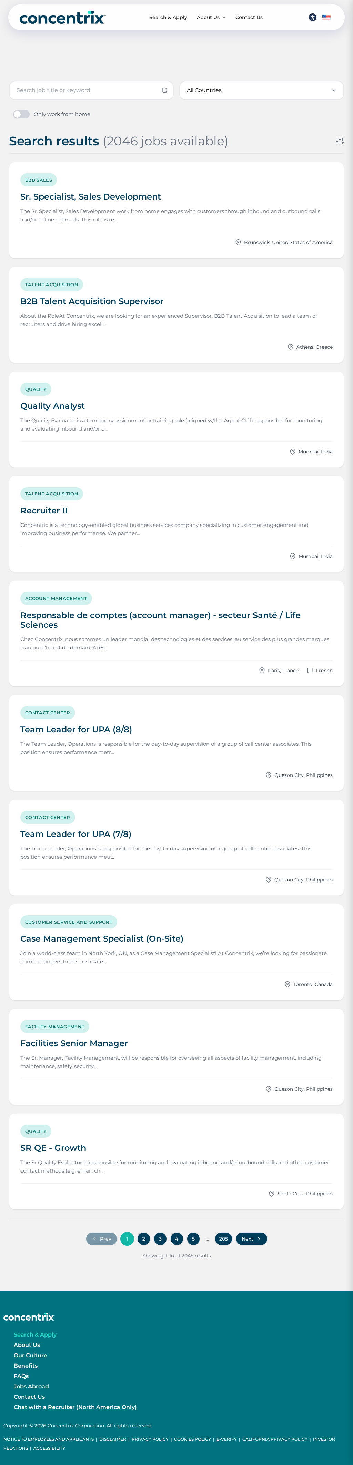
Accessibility (49, 1448)
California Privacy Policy (274, 1439)
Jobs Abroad (31, 1386)
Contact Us (249, 17)
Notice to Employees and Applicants (48, 1439)
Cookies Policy (192, 1439)
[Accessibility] (313, 17)
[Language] (326, 17)
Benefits (26, 1365)
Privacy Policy (150, 1439)
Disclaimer (112, 1439)
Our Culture (30, 1355)
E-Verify (226, 1439)
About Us (208, 17)
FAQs (21, 1376)
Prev (105, 1239)
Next (247, 1239)
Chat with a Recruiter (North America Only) (75, 1407)
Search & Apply (168, 17)
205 (223, 1239)
